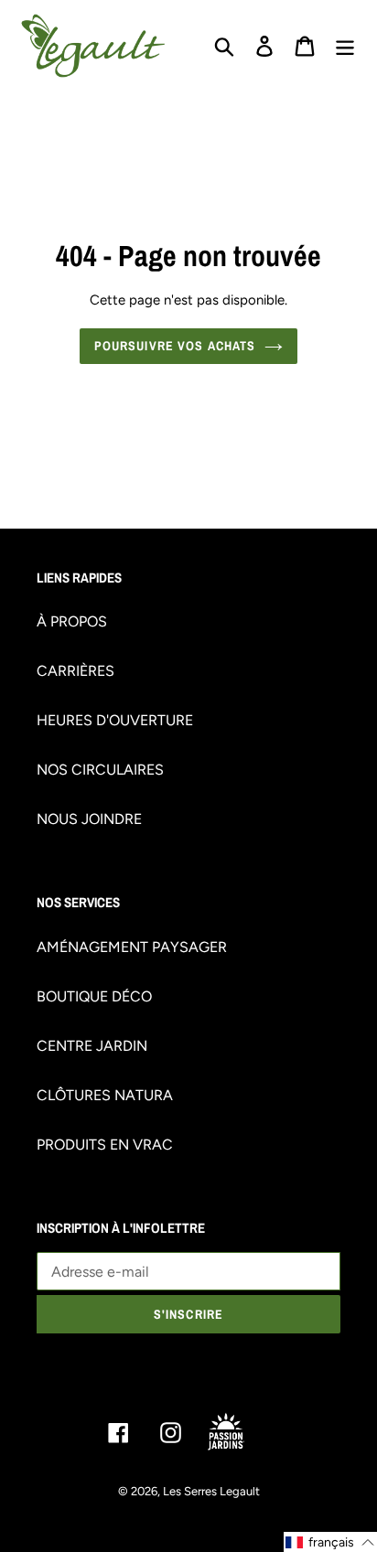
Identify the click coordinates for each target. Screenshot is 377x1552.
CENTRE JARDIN (92, 1045)
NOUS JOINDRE (89, 819)
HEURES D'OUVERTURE (115, 720)
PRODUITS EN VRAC (105, 1144)
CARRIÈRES (75, 671)
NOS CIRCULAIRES (100, 769)
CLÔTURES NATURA (105, 1095)
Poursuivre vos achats (175, 345)
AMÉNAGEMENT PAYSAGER (132, 947)
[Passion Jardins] (240, 1432)
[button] (330, 1542)
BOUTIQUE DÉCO (94, 996)
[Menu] (345, 46)
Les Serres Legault (211, 1491)
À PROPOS (72, 621)
